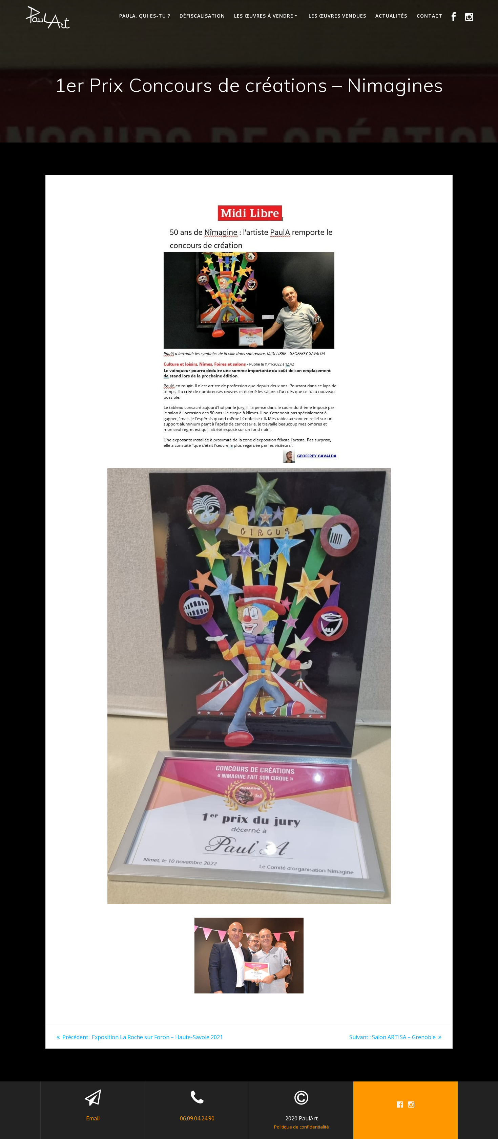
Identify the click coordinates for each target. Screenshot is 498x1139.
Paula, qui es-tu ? (144, 16)
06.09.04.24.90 (197, 1118)
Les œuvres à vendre (263, 16)
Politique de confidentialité (301, 1127)
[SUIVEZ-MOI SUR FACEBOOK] (454, 17)
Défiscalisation (202, 16)
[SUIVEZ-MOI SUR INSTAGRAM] (469, 17)
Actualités (391, 16)
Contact (429, 16)
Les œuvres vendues (337, 16)
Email (93, 1118)
